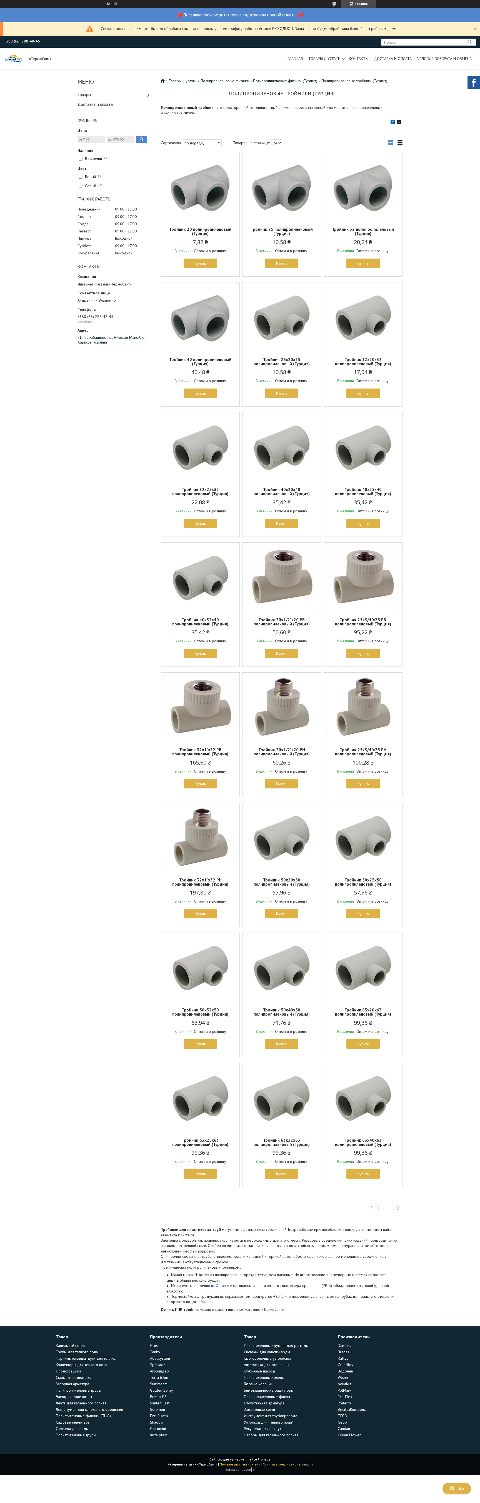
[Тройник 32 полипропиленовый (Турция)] (363, 187)
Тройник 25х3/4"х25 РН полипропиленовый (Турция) (363, 752)
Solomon (157, 1409)
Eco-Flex (345, 1396)
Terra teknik (159, 1377)
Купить (200, 263)
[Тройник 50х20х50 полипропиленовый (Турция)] (281, 837)
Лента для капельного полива (81, 1403)
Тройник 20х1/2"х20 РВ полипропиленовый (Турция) (282, 622)
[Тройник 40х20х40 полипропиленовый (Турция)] (281, 447)
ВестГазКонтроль (352, 1409)
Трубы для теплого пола (77, 1351)
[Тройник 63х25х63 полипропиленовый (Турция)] (200, 1098)
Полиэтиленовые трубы (76, 1434)
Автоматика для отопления (266, 1364)
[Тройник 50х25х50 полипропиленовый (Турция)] (363, 837)
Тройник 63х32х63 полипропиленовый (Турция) (282, 1142)
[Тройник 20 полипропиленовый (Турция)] (200, 187)
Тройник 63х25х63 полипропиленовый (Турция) (200, 1142)
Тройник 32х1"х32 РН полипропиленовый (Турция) (200, 882)
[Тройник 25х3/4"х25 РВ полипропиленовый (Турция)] (363, 577)
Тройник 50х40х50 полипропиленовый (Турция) (282, 1012)
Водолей (345, 1371)
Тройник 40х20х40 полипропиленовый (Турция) (282, 491)
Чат (461, 1488)
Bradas (343, 1351)
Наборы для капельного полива (271, 1434)
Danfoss (344, 1345)
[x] (399, 122)
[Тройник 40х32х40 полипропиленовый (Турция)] (200, 577)
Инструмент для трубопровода (270, 1415)
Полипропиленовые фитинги (225, 81)
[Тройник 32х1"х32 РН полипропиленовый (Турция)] (200, 837)
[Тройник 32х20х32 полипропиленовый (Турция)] (363, 317)
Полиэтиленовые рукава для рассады (276, 1345)
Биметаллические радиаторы (269, 1390)
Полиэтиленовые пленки (265, 1377)
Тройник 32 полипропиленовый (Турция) (363, 231)
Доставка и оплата (393, 58)
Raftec (343, 1358)
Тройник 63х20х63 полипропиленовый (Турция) (363, 1012)
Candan (344, 1428)
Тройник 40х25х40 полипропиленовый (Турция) (363, 491)
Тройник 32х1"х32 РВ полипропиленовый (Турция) (200, 752)
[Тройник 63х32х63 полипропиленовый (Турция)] (281, 1098)
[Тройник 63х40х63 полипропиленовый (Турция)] (363, 1098)
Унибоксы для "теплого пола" (268, 1422)
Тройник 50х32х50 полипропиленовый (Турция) (200, 1012)
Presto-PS (158, 1396)
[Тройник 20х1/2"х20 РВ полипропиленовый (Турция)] (281, 577)
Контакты (358, 58)
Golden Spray (161, 1390)
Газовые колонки (258, 1383)
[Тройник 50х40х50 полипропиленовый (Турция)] (281, 967)
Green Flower (349, 1434)
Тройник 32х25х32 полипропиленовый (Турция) (200, 491)
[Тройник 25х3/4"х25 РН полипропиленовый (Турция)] (363, 707)
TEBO (342, 1415)
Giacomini (158, 1428)
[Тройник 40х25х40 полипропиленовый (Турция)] (363, 447)
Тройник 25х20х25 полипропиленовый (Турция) (282, 361)
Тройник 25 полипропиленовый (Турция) (282, 231)
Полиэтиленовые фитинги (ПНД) (83, 1415)
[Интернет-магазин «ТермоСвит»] (14, 58)
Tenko (155, 1351)
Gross (154, 1345)
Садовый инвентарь (72, 1422)
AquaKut (344, 1383)
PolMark (344, 1390)
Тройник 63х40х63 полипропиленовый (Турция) (363, 1142)
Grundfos (345, 1364)
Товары (84, 94)
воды (287, 1256)
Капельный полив (70, 1345)
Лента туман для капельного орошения (89, 1409)
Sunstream (159, 1383)
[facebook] (393, 122)
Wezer (343, 1377)
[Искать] (469, 42)
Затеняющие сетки (259, 1409)
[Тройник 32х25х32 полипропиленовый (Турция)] (200, 447)
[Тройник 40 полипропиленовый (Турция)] (200, 317)
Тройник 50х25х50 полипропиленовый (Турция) (363, 882)
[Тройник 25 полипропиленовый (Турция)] (281, 187)
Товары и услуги (324, 58)
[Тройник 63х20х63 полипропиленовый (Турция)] (363, 967)
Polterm (344, 1403)
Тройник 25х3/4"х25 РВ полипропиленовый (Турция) (363, 622)
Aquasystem (160, 1358)
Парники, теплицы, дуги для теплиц (86, 1358)
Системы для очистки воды (267, 1351)
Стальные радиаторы (73, 1377)
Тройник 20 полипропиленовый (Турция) (200, 231)
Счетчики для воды (72, 1428)
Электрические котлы (74, 1396)
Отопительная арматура (264, 1403)
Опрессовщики (68, 1371)
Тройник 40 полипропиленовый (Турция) (200, 361)
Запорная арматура (72, 1383)
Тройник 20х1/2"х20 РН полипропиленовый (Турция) (282, 752)
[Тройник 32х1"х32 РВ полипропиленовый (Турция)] (200, 707)
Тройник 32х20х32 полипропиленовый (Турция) (363, 361)
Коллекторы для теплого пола (81, 1364)
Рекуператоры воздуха (264, 1428)
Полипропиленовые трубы (78, 1390)
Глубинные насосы (259, 1371)
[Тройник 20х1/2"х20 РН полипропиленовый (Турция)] (281, 707)
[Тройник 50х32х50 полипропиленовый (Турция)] (200, 967)
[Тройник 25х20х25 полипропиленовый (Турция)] (281, 317)
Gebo (342, 1422)
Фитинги (222, 1285)
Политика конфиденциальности (287, 1464)
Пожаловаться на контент (240, 1464)
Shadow (156, 1422)
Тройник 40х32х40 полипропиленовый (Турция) (200, 622)
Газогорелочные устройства (267, 1358)
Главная (295, 58)
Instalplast (158, 1434)
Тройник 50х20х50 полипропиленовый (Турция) (282, 882)
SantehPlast (159, 1403)
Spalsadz (157, 1364)
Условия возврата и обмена (444, 58)
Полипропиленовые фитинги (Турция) (285, 81)
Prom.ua (264, 1459)
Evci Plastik (159, 1415)
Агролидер (159, 1371)
